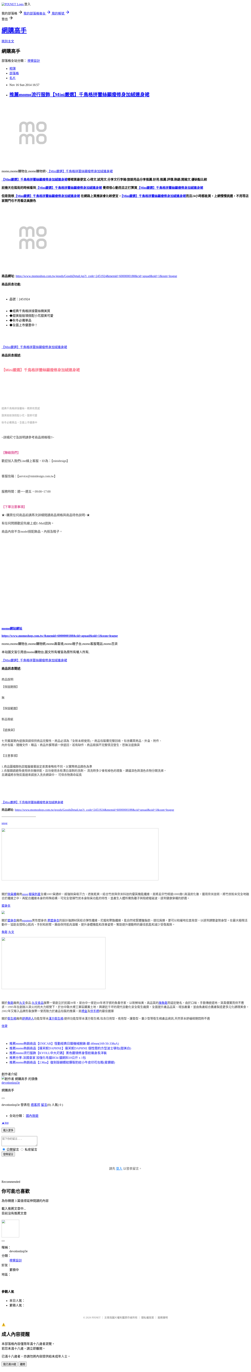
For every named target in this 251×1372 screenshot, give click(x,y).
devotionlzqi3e (11, 1082)
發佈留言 (8, 1154)
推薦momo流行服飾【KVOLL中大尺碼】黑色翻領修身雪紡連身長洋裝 (58, 1053)
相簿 (12, 68)
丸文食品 (38, 1002)
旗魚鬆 (163, 1002)
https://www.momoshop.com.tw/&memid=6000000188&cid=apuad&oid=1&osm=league (60, 635)
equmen (27, 920)
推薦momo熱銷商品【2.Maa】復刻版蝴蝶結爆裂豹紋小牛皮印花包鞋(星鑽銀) (62, 1062)
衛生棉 (11, 1018)
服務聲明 (163, 1317)
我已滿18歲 (9, 1364)
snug (4, 823)
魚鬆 (4, 932)
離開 (22, 1364)
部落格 (14, 73)
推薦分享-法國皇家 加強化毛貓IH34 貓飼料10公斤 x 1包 (47, 1057)
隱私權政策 (147, 1317)
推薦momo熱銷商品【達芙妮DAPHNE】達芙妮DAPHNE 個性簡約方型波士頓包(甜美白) (70, 1048)
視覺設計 (33, 60)
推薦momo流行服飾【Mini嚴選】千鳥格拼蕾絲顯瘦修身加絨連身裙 (79, 94)
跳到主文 (8, 41)
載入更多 (8, 1130)
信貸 (4, 1026)
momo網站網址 (12, 628)
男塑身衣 (53, 920)
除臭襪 (11, 894)
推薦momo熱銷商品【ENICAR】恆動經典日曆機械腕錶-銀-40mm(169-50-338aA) (64, 1043)
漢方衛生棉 (56, 1018)
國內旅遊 (32, 1115)
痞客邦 (35, 1104)
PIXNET (96, 1317)
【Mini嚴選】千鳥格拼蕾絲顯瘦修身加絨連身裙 (80, 171)
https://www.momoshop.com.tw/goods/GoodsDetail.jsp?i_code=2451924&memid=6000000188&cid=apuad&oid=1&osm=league (96, 276)
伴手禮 (94, 1011)
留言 (44, 1104)
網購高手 (14, 30)
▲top (5, 1122)
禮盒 (84, 1011)
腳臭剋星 (35, 894)
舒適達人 (28, 1018)
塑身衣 (6, 905)
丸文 (11, 932)
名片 (12, 78)
